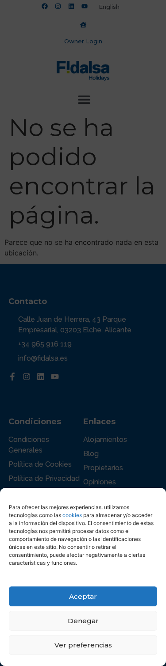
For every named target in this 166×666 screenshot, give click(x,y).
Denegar (83, 621)
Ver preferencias (83, 645)
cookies (72, 515)
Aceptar (83, 596)
